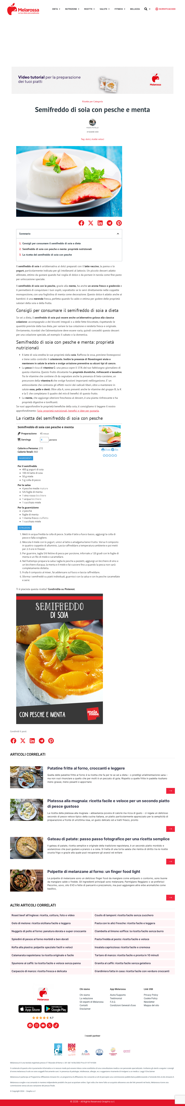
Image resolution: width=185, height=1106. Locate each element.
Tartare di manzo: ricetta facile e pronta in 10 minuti (127, 955)
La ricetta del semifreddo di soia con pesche (47, 254)
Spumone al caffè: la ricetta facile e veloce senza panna (46, 963)
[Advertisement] (92, 39)
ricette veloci (97, 139)
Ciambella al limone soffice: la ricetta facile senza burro (129, 931)
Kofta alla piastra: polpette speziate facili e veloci (42, 947)
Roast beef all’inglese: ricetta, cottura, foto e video (43, 915)
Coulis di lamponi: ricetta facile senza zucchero (124, 915)
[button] (81, 223)
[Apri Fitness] (125, 9)
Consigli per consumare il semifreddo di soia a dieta (51, 243)
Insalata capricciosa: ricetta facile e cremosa (122, 947)
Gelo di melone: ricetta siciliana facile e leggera (41, 923)
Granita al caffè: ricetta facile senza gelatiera (123, 963)
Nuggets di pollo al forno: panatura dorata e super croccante (49, 931)
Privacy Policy (151, 995)
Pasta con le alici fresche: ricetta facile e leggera (125, 923)
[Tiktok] (56, 1025)
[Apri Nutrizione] (79, 9)
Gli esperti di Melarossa (91, 1002)
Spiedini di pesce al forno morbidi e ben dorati (40, 939)
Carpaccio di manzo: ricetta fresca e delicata (39, 971)
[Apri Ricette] (94, 9)
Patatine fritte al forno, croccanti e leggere (86, 768)
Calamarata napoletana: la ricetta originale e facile (43, 955)
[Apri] (150, 9)
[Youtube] (43, 1025)
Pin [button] (116, 449)
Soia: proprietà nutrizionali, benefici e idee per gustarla (68, 410)
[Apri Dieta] (60, 9)
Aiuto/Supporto (118, 995)
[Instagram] (36, 1025)
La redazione (86, 998)
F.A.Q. (113, 1002)
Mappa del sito (151, 1005)
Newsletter (149, 1002)
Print (107, 449)
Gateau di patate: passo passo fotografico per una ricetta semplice (108, 839)
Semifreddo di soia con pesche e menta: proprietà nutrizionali (57, 249)
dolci (88, 139)
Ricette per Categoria (92, 101)
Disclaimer (85, 1008)
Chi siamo (85, 995)
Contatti (84, 1005)
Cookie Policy (151, 998)
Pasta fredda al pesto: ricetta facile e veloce (122, 939)
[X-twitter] (49, 1025)
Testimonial (116, 998)
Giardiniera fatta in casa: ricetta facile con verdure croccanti (132, 971)
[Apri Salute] (109, 9)
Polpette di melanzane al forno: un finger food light (93, 871)
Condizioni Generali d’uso (123, 1005)
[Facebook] (30, 1025)
